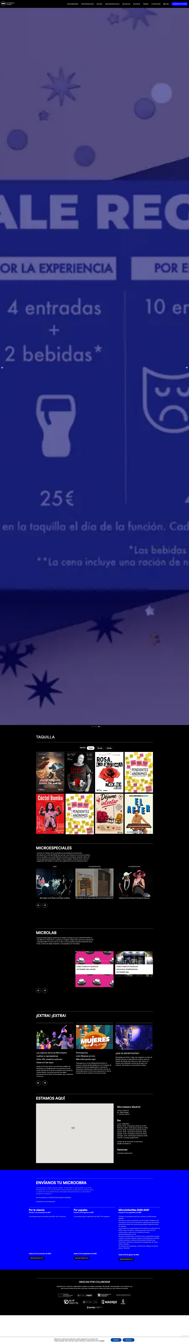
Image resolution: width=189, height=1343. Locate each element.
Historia (136, 4)
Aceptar (116, 1340)
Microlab (126, 4)
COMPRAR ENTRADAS (179, 4)
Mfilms (99, 4)
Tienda (145, 4)
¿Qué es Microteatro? (94, 675)
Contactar (155, 4)
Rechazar (129, 1340)
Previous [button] (2, 676)
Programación (87, 4)
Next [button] (186, 676)
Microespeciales (112, 4)
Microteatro (8, 4)
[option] (94, 675)
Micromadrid (72, 4)
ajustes (102, 1341)
